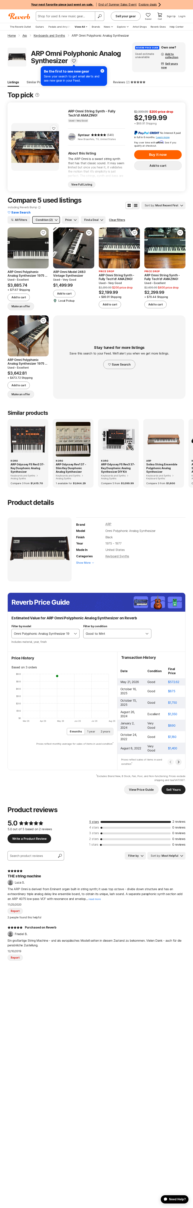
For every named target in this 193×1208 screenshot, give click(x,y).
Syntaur (84, 135)
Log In (181, 16)
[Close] (102, 71)
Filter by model (21, 626)
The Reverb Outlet (20, 26)
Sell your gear (126, 16)
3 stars (94, 833)
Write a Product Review (29, 839)
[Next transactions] (178, 762)
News (107, 26)
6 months (76, 731)
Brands (96, 26)
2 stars (94, 839)
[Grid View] (129, 205)
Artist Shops (140, 26)
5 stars (94, 822)
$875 (171, 691)
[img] (98, 134)
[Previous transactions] (171, 762)
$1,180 (172, 737)
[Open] (75, 633)
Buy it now (158, 154)
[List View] (136, 205)
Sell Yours (173, 789)
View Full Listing (81, 184)
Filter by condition (95, 626)
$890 (171, 725)
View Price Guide (141, 789)
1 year (91, 731)
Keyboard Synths (117, 556)
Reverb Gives (158, 26)
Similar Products (39, 82)
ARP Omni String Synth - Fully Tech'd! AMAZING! (91, 113)
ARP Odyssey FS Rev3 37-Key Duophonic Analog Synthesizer (27, 468)
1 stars (93, 844)
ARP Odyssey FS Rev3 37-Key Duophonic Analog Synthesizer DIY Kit (118, 468)
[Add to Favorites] (74, 61)
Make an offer (20, 306)
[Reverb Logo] (19, 16)
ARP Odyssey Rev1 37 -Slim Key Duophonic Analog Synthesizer (71, 468)
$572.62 (173, 682)
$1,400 (172, 748)
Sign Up (171, 16)
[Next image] (54, 147)
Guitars (39, 26)
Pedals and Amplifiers (61, 26)
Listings (13, 82)
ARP (108, 524)
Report (15, 911)
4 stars (94, 827)
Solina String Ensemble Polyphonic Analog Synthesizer (161, 468)
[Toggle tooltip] (37, 95)
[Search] (99, 16)
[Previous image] (17, 147)
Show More (83, 562)
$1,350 (172, 714)
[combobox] (42, 633)
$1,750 (172, 702)
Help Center (177, 26)
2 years (105, 731)
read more (95, 899)
